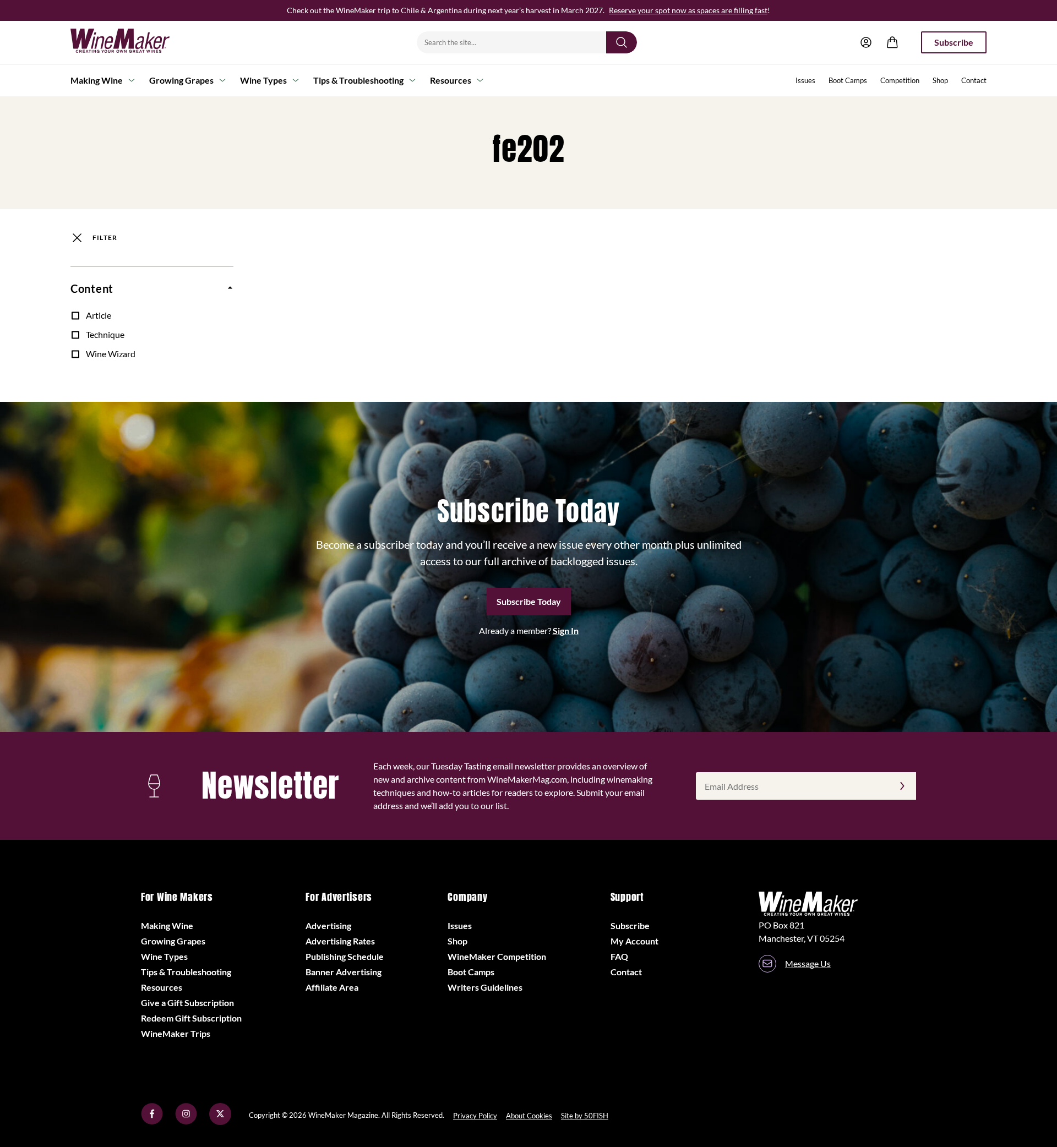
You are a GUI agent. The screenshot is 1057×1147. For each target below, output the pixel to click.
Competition (899, 80)
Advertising (328, 925)
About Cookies (529, 1115)
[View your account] (866, 42)
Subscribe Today (529, 601)
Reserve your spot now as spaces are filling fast (688, 10)
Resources (450, 80)
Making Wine (96, 80)
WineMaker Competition (497, 956)
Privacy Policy (475, 1115)
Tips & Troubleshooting (358, 80)
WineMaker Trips (175, 1033)
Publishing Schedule (345, 956)
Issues (805, 80)
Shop (940, 80)
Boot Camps (848, 80)
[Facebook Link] (152, 1121)
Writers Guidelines (485, 987)
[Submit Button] (621, 42)
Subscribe (953, 42)
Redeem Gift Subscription (191, 1018)
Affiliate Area (332, 987)
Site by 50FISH (584, 1115)
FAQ (619, 956)
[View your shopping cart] (892, 42)
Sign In (566, 630)
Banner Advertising (344, 971)
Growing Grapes (181, 80)
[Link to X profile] (220, 1121)
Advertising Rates (340, 941)
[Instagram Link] (186, 1121)
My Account (634, 941)
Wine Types (263, 80)
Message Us (808, 963)
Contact (974, 80)
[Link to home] (134, 42)
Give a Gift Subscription (187, 1002)
